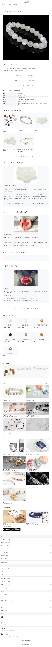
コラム (2, 597)
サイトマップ (4, 610)
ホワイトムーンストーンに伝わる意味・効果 (24, 80)
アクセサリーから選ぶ (6, 539)
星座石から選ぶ (4, 562)
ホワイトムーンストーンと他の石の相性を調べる (26, 308)
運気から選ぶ (4, 558)
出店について (4, 607)
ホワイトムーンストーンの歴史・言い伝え (25, 85)
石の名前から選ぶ (5, 549)
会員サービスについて (6, 581)
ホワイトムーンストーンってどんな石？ (24, 75)
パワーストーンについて (6, 568)
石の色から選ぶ (4, 552)
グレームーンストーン (28, 196)
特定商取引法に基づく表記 (26, 641)
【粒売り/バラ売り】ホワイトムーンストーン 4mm (10, 149)
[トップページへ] (26, 3)
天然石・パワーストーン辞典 (7, 600)
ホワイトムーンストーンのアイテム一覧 (26, 156)
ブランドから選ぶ (5, 545)
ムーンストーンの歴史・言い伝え (12, 258)
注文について (4, 574)
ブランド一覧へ (46, 437)
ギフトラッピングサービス (6, 584)
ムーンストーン (7, 194)
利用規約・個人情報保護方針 (26, 640)
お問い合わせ (4, 588)
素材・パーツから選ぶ (6, 542)
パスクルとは (4, 594)
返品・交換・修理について (6, 578)
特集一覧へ (47, 383)
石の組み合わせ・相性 (6, 603)
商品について (4, 571)
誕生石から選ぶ (4, 555)
